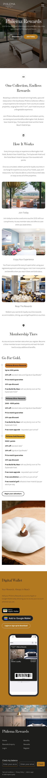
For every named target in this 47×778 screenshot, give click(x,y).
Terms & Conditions (8, 772)
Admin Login (30, 772)
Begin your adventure (13, 493)
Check (40, 764)
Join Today (30, 36)
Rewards (27, 744)
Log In (4, 748)
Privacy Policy (20, 772)
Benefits (27, 740)
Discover (15, 36)
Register (26, 748)
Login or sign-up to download (16, 625)
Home (4, 740)
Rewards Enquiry (8, 744)
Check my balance (9, 760)
